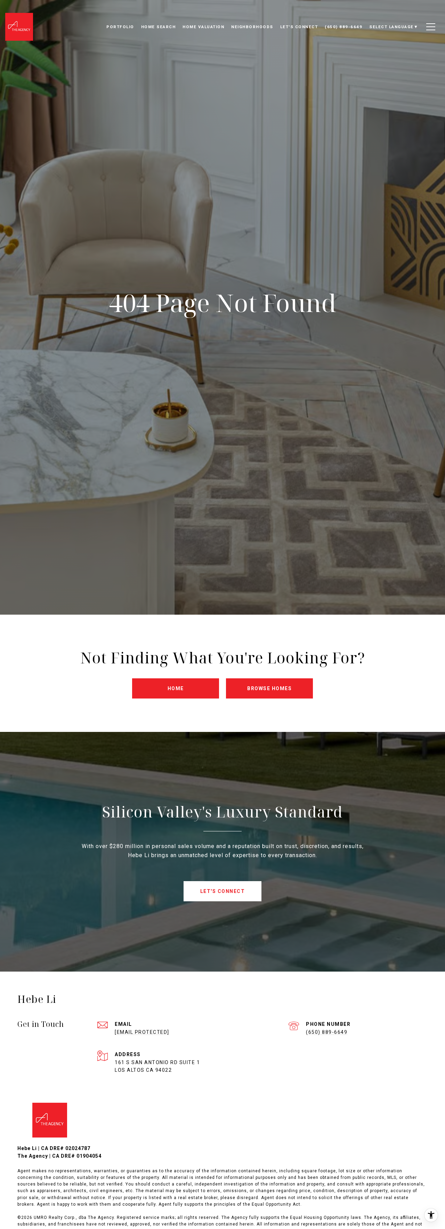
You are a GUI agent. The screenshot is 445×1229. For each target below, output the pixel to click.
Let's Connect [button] (222, 891)
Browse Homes (269, 688)
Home (176, 688)
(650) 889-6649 (326, 1032)
